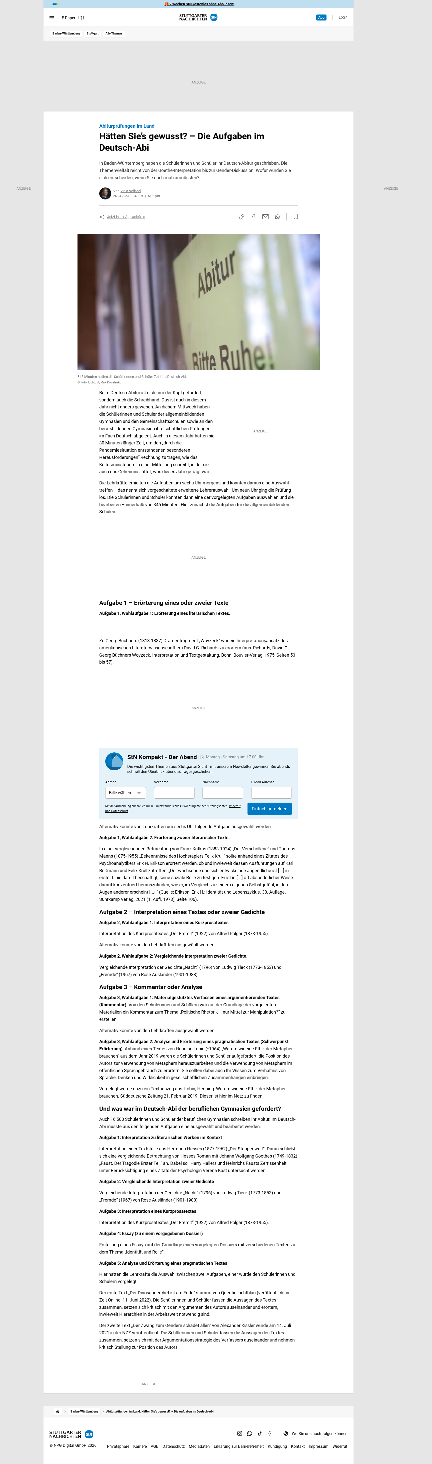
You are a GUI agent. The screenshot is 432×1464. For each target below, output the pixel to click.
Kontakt (298, 1446)
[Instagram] (240, 1434)
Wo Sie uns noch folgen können (320, 1433)
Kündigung (277, 1446)
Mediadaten (199, 1446)
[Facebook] (270, 1434)
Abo (321, 17)
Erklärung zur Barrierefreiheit (239, 1446)
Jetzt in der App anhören (126, 217)
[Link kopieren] (242, 217)
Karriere (140, 1446)
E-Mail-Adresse (262, 782)
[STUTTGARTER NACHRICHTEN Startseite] (199, 17)
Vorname (161, 782)
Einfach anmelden (270, 808)
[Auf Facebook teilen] (254, 217)
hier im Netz (231, 1096)
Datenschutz (173, 1446)
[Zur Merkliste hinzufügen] (294, 217)
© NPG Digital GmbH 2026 (73, 1445)
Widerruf (340, 1446)
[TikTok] (260, 1434)
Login (343, 17)
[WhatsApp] (250, 1434)
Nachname (211, 782)
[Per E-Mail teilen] (265, 217)
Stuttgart (92, 33)
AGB (154, 1446)
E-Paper (68, 17)
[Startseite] (58, 1411)
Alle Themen (114, 33)
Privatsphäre (118, 1446)
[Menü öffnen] (52, 18)
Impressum (318, 1446)
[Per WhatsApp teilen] (277, 217)
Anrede (110, 782)
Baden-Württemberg (66, 33)
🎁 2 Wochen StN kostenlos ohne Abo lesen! (199, 4)
